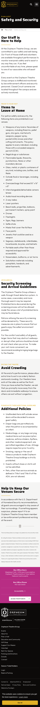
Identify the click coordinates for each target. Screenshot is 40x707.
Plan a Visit (5, 637)
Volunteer (4, 648)
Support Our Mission (8, 645)
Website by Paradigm (7, 688)
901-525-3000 (20, 585)
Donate (3, 657)
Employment (27, 682)
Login (3, 670)
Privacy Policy (16, 685)
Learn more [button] (23, 697)
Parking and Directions (9, 654)
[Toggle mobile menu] (36, 4)
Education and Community (10, 639)
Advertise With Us (15, 682)
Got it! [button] (20, 703)
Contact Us (4, 682)
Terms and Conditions (29, 685)
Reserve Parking (7, 673)
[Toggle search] (31, 4)
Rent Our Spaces (7, 651)
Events (3, 631)
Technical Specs (5, 685)
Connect (4, 660)
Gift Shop (4, 642)
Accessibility (19, 591)
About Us (4, 634)
